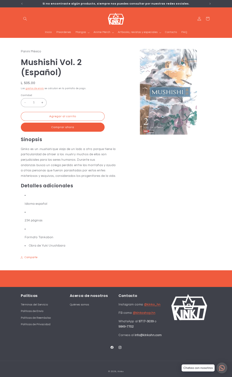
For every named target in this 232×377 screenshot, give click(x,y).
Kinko (121, 371)
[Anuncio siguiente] (210, 3)
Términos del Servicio (34, 304)
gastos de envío (35, 88)
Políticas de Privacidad (36, 324)
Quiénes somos (79, 304)
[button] (25, 18)
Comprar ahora (62, 127)
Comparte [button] (31, 257)
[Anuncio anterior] (22, 3)
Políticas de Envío (32, 311)
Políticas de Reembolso (36, 317)
